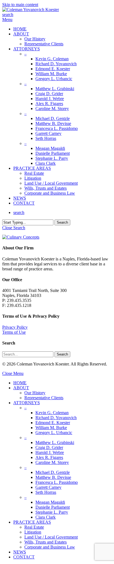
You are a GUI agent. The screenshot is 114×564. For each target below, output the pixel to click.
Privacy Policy (15, 327)
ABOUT (21, 387)
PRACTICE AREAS (32, 522)
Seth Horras (45, 492)
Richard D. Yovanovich (56, 417)
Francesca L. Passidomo (56, 482)
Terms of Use (14, 332)
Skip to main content (20, 4)
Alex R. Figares (49, 457)
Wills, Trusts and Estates (45, 542)
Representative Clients (43, 397)
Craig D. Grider (49, 447)
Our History (34, 392)
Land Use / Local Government (51, 537)
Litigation (32, 532)
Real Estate (34, 527)
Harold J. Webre (49, 452)
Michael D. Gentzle (52, 472)
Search (62, 222)
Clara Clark (45, 517)
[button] (7, 19)
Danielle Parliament (52, 507)
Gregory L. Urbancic (53, 432)
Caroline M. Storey (52, 462)
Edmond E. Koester (52, 422)
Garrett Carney (48, 487)
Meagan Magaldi (50, 502)
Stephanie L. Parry (51, 512)
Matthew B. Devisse (53, 477)
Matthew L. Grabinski (54, 442)
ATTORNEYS (26, 402)
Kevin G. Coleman (52, 412)
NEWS (19, 552)
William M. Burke (51, 427)
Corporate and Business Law (49, 547)
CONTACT (24, 557)
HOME (20, 382)
